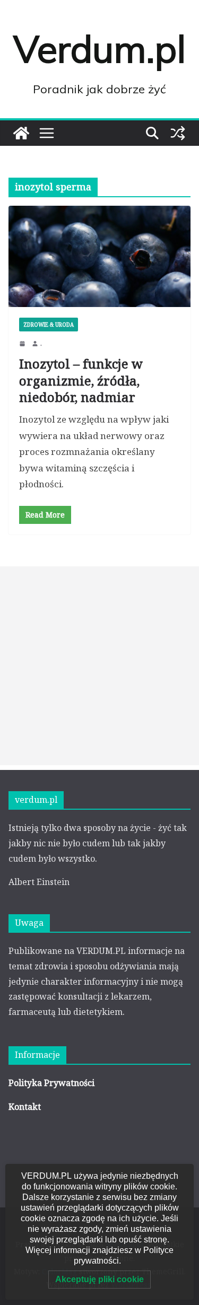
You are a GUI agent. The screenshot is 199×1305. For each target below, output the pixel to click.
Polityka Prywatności (51, 1083)
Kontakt (24, 1107)
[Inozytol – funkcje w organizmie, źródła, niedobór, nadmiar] (99, 256)
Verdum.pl (99, 48)
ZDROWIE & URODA (48, 324)
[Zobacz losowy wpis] (178, 133)
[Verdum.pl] (21, 133)
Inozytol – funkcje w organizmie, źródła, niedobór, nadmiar (81, 380)
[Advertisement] (99, 665)
